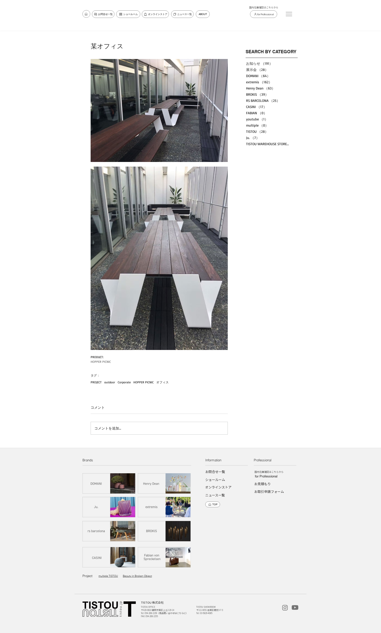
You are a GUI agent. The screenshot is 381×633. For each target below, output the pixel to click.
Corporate (124, 382)
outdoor (109, 382)
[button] (288, 14)
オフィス (162, 382)
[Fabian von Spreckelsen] (164, 557)
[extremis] (164, 507)
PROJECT (96, 382)
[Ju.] (109, 507)
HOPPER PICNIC (143, 382)
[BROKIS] (164, 531)
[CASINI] (109, 557)
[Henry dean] (164, 483)
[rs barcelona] (109, 531)
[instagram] (285, 607)
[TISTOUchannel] (295, 607)
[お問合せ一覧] (86, 14)
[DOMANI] (109, 483)
